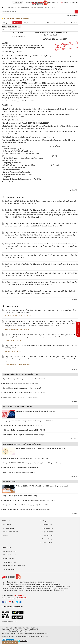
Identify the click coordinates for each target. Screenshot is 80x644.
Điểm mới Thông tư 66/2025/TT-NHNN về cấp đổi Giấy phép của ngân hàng (40, 448)
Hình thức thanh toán (9, 555)
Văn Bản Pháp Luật (8, 636)
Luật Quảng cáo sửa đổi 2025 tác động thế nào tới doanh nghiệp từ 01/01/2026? (28, 421)
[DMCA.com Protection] (22, 641)
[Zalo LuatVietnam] (6, 602)
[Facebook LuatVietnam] (3, 602)
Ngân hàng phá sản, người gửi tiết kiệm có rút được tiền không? (23, 434)
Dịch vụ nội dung (47, 539)
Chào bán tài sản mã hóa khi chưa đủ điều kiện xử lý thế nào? (36, 411)
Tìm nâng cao (73, 15)
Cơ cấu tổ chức (10, 316)
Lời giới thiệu (7, 524)
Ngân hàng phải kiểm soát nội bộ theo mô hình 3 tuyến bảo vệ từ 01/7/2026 (26, 458)
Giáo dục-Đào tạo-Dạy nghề (13, 364)
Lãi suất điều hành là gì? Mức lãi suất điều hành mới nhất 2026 (22, 425)
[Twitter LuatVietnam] (17, 602)
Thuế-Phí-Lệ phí (24, 329)
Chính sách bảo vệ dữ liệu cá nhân (14, 565)
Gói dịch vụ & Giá (52, 2)
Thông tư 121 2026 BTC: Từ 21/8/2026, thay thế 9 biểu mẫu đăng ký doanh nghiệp (42, 486)
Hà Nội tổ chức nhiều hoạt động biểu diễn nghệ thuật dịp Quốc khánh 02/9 (26, 509)
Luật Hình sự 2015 (42, 636)
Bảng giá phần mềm (9, 551)
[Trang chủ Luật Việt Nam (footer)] (40, 577)
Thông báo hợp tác (9, 569)
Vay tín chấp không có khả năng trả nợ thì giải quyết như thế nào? (23, 379)
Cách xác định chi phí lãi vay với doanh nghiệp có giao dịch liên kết (24, 392)
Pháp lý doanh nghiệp (48, 531)
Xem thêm (74, 299)
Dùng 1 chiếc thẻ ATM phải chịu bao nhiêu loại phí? (19, 472)
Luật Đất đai (31, 636)
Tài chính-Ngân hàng (11, 329)
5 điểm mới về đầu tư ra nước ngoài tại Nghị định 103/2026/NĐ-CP (24, 430)
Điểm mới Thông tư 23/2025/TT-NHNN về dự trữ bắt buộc (21, 467)
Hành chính (26, 364)
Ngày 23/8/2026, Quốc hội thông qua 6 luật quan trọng (20, 495)
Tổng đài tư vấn (47, 542)
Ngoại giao (8, 340)
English (66, 2)
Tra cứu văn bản (47, 524)
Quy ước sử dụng (8, 558)
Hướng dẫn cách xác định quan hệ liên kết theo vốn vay (20, 397)
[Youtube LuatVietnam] (10, 602)
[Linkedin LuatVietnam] (20, 602)
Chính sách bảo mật (9, 562)
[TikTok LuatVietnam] (13, 602)
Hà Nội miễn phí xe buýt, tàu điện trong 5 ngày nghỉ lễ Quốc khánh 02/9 (25, 505)
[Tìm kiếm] (76, 11)
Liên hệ (5, 535)
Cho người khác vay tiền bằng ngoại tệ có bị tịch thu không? (22, 388)
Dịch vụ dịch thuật (47, 535)
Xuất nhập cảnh (17, 340)
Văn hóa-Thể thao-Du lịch (23, 316)
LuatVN (74, 190)
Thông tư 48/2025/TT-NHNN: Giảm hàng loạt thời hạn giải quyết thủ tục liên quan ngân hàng (32, 463)
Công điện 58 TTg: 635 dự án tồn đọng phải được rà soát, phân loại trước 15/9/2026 (29, 500)
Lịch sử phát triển (8, 528)
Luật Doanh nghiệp (21, 636)
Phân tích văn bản (47, 528)
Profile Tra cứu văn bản (10, 531)
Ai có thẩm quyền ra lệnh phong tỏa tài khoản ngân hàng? (21, 383)
